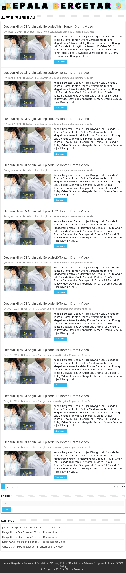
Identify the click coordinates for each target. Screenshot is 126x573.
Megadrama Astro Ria (83, 31)
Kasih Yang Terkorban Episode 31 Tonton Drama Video (33, 542)
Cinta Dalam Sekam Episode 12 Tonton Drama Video (32, 546)
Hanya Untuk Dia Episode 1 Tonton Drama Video (30, 537)
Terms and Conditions (36, 563)
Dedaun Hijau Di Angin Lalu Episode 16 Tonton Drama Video (46, 442)
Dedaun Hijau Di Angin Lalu (40, 31)
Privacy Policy (59, 563)
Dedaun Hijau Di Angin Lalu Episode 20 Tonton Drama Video (46, 257)
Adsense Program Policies (99, 563)
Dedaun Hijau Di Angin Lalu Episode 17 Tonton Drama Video (46, 396)
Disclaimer (75, 563)
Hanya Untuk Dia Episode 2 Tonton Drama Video (30, 532)
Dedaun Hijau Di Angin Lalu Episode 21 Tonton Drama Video (46, 211)
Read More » (60, 61)
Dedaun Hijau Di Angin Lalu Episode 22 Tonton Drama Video (46, 165)
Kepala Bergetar (63, 31)
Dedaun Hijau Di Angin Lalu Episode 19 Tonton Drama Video (46, 303)
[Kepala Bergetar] (63, 5)
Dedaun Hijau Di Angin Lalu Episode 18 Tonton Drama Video (46, 350)
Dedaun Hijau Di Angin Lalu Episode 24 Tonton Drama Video (46, 72)
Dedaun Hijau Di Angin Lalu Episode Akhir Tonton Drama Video (48, 26)
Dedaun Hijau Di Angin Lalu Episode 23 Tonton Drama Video (46, 119)
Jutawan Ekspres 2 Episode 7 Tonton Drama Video (31, 527)
